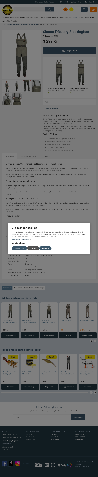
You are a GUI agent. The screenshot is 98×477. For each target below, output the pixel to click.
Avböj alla (45, 248)
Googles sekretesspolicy (21, 239)
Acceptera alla (19, 248)
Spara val (33, 248)
